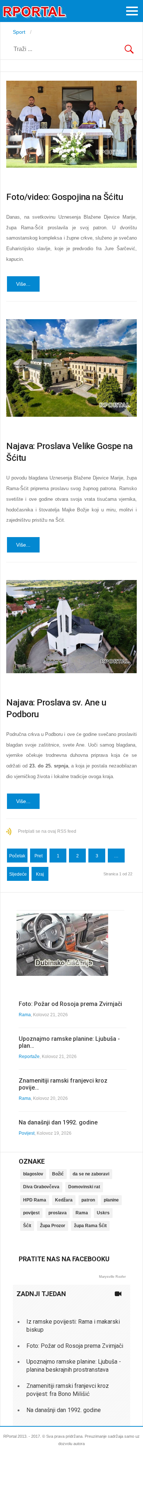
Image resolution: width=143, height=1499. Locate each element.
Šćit (27, 1225)
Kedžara (64, 1200)
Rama (25, 1014)
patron (88, 1200)
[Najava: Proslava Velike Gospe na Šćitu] (71, 368)
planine (111, 1200)
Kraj (40, 874)
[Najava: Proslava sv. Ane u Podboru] (71, 626)
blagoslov (33, 1174)
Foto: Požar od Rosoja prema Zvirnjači (70, 1003)
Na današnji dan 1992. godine (58, 1122)
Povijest (26, 1133)
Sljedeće (18, 874)
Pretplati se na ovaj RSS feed (47, 831)
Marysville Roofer (112, 1277)
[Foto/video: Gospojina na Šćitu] (71, 124)
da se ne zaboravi (91, 1174)
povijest (31, 1212)
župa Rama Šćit (90, 1225)
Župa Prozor (52, 1225)
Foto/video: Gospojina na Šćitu (64, 197)
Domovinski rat (84, 1186)
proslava (57, 1212)
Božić (58, 1174)
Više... (23, 284)
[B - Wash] (62, 974)
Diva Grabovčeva (41, 1186)
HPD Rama (34, 1200)
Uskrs (103, 1212)
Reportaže (29, 1056)
